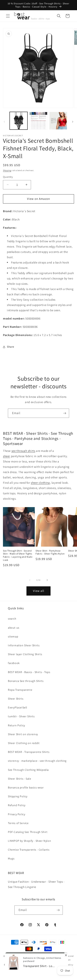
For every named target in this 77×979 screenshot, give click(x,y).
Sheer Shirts (15, 698)
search (12, 618)
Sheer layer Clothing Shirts (25, 654)
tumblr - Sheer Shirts (21, 716)
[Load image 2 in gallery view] (38, 121)
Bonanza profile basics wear (26, 787)
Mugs (11, 858)
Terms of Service (18, 823)
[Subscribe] (64, 413)
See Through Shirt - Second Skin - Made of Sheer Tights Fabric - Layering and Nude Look (18, 555)
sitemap (13, 636)
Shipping (7, 170)
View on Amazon (38, 199)
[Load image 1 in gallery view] (18, 121)
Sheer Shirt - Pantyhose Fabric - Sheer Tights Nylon (50, 552)
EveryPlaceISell (17, 707)
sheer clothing (40, 482)
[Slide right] (72, 121)
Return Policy (16, 725)
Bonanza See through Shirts (26, 681)
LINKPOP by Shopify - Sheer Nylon (29, 841)
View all (38, 591)
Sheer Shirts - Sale (19, 778)
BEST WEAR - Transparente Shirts (29, 752)
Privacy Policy (16, 814)
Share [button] (10, 346)
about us (13, 627)
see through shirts (23, 451)
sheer (6, 456)
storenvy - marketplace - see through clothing (37, 761)
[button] (8, 16)
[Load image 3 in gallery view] (58, 121)
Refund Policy (16, 805)
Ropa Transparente (20, 690)
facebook (14, 663)
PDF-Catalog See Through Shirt (27, 832)
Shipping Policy (17, 796)
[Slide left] (4, 121)
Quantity (8, 177)
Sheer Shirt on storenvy (23, 734)
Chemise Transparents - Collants (29, 849)
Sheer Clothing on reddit (23, 743)
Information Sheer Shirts (23, 645)
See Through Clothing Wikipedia (28, 770)
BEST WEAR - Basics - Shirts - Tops (29, 672)
